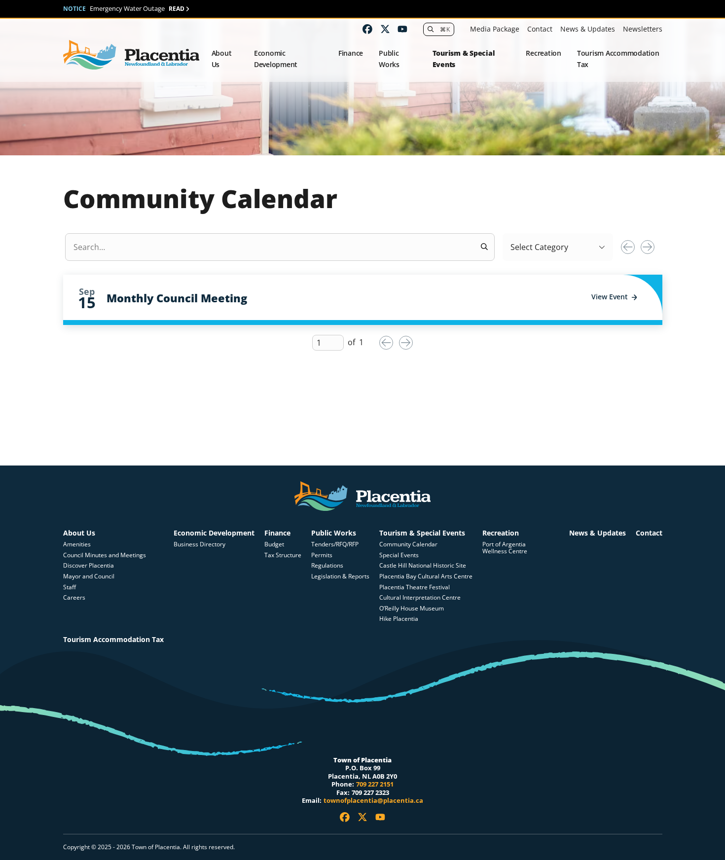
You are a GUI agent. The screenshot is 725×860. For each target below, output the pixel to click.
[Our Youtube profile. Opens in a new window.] (402, 29)
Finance (350, 53)
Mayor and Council (88, 576)
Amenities (77, 544)
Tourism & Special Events (464, 58)
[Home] (131, 55)
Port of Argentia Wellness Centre (504, 547)
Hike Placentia (398, 618)
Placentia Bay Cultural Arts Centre (425, 576)
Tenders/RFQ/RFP (335, 544)
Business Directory (199, 544)
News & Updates (587, 29)
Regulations (327, 565)
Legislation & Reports (340, 576)
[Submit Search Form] (484, 247)
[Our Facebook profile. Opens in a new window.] (367, 29)
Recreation (543, 53)
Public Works (389, 58)
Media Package (494, 29)
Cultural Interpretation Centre (420, 597)
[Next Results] (647, 247)
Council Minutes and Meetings (104, 555)
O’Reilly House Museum (411, 608)
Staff (69, 587)
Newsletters (642, 29)
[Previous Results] (628, 247)
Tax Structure (282, 555)
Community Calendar (408, 544)
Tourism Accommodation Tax (618, 58)
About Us (222, 58)
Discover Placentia (88, 565)
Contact (539, 29)
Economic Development (275, 58)
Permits (321, 555)
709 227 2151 (375, 784)
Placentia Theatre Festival (414, 587)
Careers (74, 597)
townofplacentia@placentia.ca (373, 800)
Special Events (399, 555)
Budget (274, 544)
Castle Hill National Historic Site (423, 565)
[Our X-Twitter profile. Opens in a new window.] (385, 29)
